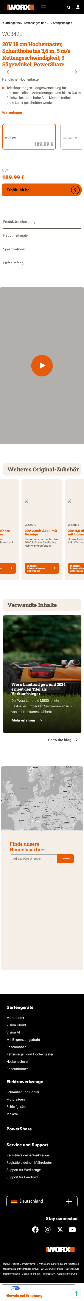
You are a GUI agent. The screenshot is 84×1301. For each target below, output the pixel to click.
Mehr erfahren (23, 720)
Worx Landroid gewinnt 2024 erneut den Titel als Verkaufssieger (38, 689)
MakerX (12, 1114)
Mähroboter (15, 1018)
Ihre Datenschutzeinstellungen (46, 1288)
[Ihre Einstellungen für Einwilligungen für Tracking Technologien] (76, 1293)
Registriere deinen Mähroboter (29, 1162)
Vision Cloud (16, 1025)
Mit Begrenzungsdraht (23, 1040)
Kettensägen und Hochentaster (29, 1054)
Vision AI (13, 1032)
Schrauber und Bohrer (22, 1092)
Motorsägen (15, 1099)
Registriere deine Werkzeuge (27, 1155)
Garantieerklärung (67, 1273)
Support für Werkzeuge (23, 1170)
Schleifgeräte (16, 1107)
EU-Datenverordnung (52, 1268)
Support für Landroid (22, 1177)
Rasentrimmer (17, 1069)
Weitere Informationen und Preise (36, 568)
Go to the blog (60, 740)
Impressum (49, 1273)
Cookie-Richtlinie (31, 1273)
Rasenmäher (16, 1047)
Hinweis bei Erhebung (23, 1295)
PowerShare (19, 1128)
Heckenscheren (18, 1061)
